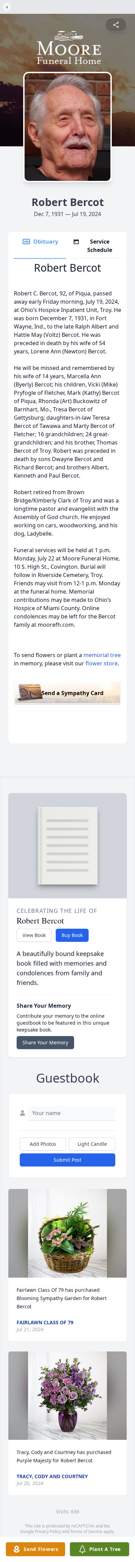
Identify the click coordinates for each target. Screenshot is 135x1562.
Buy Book (72, 935)
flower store (102, 663)
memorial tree (102, 655)
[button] (67, 1233)
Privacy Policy (48, 1531)
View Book (34, 935)
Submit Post (67, 1159)
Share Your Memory (45, 1042)
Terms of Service (86, 1531)
